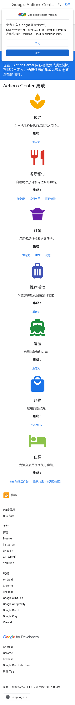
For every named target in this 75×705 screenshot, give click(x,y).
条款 (5, 687)
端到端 (21, 198)
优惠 (48, 255)
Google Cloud (11, 610)
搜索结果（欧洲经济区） (48, 481)
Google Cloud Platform (17, 665)
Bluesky (7, 538)
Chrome (8, 585)
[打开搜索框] (59, 4)
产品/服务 (36, 425)
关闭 (37, 43)
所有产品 (8, 671)
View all (7, 622)
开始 (37, 53)
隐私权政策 (19, 687)
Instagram (9, 544)
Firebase (8, 591)
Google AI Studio (13, 597)
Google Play (10, 616)
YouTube (8, 562)
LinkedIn (8, 550)
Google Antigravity (14, 604)
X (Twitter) (9, 556)
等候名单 (35, 198)
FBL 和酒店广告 (19, 481)
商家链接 (50, 198)
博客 (5, 532)
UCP (38, 255)
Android (8, 579)
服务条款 (8, 515)
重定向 (36, 142)
